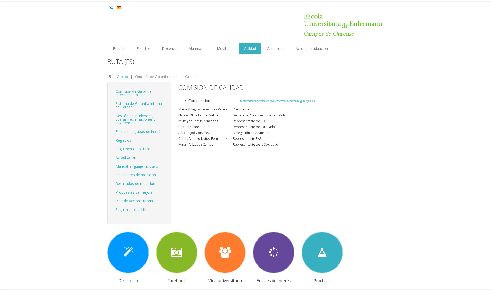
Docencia (169, 48)
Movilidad (225, 48)
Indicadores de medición (136, 174)
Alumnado (197, 48)
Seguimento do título (133, 148)
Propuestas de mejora (134, 192)
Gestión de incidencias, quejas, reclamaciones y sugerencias (135, 119)
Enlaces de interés (273, 280)
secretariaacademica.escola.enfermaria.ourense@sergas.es (277, 101)
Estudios (144, 48)
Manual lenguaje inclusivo (137, 166)
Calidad (250, 48)
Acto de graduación (312, 48)
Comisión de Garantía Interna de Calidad (133, 93)
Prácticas (322, 280)
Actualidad (275, 48)
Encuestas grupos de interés (139, 131)
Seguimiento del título (134, 209)
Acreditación (126, 157)
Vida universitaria (225, 280)
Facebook (177, 280)
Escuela (119, 48)
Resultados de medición (135, 183)
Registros (123, 140)
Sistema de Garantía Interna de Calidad (139, 105)
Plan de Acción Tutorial (135, 200)
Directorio (128, 280)
